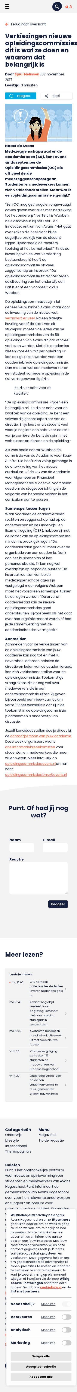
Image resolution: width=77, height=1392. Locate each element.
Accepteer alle (41, 1377)
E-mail (49, 839)
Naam (15, 839)
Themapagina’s (18, 1151)
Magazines (47, 1134)
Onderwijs (13, 1134)
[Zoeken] (57, 6)
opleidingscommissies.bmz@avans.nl (36, 774)
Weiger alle (41, 1356)
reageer (24, 95)
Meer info (48, 1304)
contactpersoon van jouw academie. (41, 736)
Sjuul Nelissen (27, 74)
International (16, 1146)
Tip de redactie (51, 1140)
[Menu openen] (7, 6)
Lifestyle (12, 1140)
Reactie (16, 859)
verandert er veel (20, 318)
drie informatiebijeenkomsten (30, 747)
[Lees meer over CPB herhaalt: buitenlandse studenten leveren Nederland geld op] (38, 989)
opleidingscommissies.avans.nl (30, 763)
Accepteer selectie (41, 1367)
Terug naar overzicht (28, 24)
